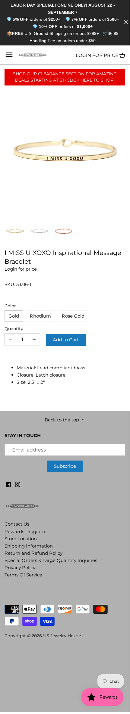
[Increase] (34, 340)
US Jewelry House (62, 635)
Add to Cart (66, 340)
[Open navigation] (9, 54)
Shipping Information (29, 546)
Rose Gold (73, 316)
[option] (15, 230)
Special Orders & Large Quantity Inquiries (51, 560)
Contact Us (17, 524)
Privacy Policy (20, 567)
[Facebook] (8, 484)
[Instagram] (17, 484)
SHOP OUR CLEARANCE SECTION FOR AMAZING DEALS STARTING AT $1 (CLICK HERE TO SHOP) (65, 76)
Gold (13, 316)
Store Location (21, 539)
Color (10, 305)
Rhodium (40, 316)
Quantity (14, 328)
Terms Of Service (23, 575)
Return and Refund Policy (33, 553)
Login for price (97, 55)
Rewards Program (25, 531)
